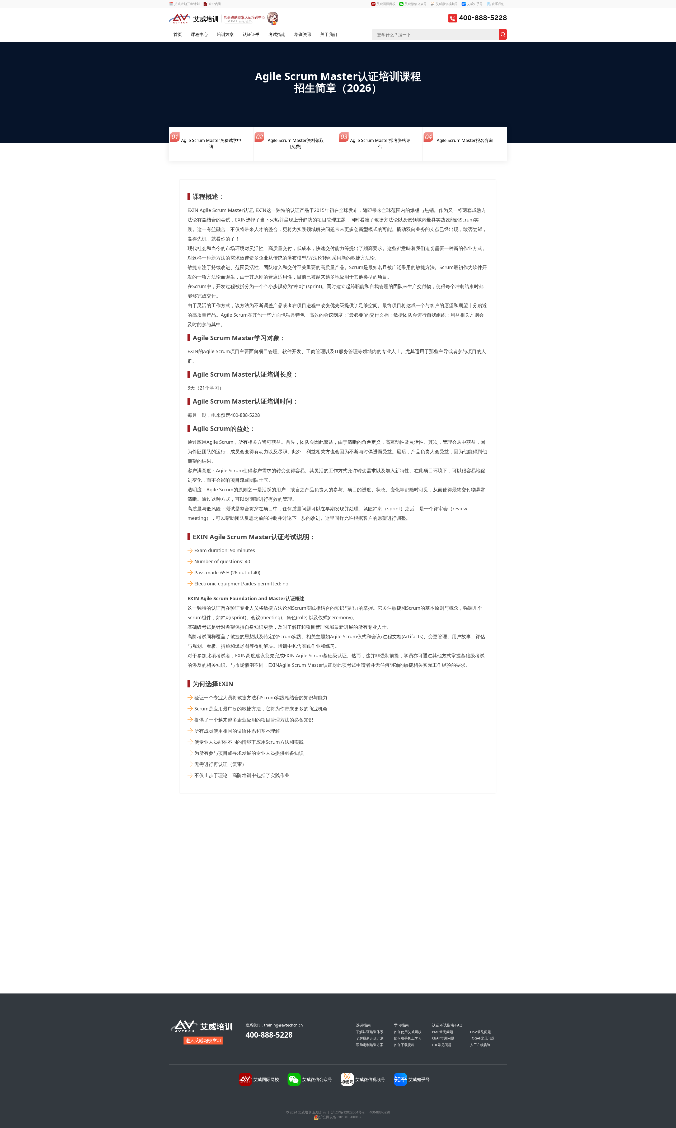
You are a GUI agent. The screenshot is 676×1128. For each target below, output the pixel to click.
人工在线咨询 (480, 1044)
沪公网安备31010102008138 (340, 1117)
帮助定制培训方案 (369, 1044)
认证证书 (251, 34)
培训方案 (225, 34)
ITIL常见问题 (442, 1044)
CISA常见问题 (480, 1031)
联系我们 (498, 4)
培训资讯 (302, 34)
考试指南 (277, 34)
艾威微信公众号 (416, 4)
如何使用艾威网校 (407, 1031)
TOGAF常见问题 (482, 1038)
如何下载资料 (404, 1044)
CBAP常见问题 (443, 1038)
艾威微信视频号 (447, 4)
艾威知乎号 (475, 4)
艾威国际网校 (386, 4)
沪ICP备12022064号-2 (347, 1112)
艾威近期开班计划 (187, 4)
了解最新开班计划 (369, 1038)
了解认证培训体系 (369, 1031)
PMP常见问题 (442, 1031)
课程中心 (199, 34)
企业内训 (215, 4)
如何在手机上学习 (407, 1038)
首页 (177, 34)
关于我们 (328, 34)
